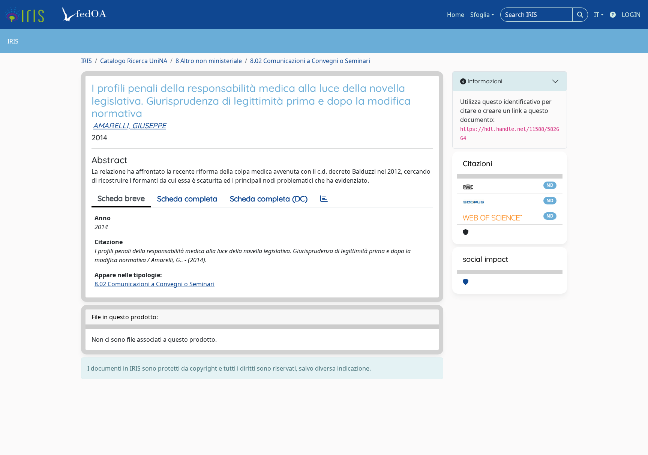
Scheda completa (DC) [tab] (269, 198)
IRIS (86, 61)
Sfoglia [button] (480, 15)
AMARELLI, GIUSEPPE (129, 125)
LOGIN (631, 15)
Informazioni (484, 81)
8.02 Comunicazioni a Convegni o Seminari (310, 61)
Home (455, 15)
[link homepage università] (85, 15)
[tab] (324, 199)
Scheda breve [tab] (121, 198)
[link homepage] (27, 15)
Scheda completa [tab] (187, 198)
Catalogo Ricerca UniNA (133, 61)
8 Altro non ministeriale (209, 61)
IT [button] (596, 15)
